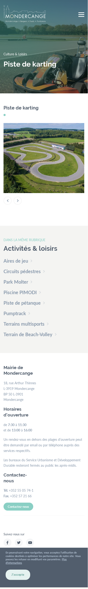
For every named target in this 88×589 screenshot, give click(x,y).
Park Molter (16, 282)
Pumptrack (15, 313)
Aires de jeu (16, 260)
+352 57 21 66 (21, 496)
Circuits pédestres (22, 271)
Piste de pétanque (22, 303)
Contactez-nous (18, 506)
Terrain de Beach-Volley (28, 334)
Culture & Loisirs (15, 54)
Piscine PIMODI (20, 292)
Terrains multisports (24, 324)
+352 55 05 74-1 (21, 490)
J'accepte (17, 575)
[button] (8, 201)
